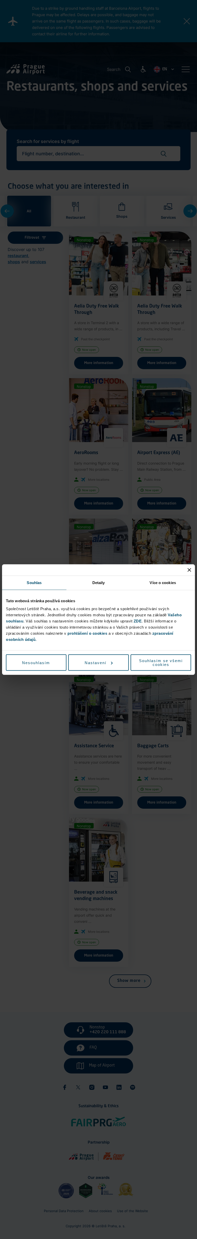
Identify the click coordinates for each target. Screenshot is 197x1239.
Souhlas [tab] (34, 582)
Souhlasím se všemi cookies (161, 663)
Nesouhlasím (36, 662)
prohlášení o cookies (87, 633)
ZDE (138, 621)
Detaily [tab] (98, 582)
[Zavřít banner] (189, 570)
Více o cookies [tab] (163, 582)
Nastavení (95, 662)
